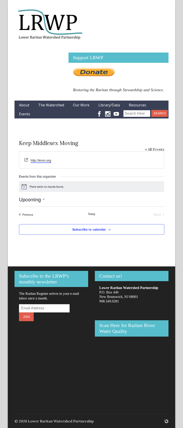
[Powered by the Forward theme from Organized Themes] (166, 421)
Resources (137, 105)
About (24, 105)
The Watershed (51, 105)
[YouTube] (116, 112)
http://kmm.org (41, 160)
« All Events (154, 149)
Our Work (81, 105)
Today (91, 214)
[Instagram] (108, 112)
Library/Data (109, 105)
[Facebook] (99, 112)
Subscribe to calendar (89, 229)
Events (24, 114)
